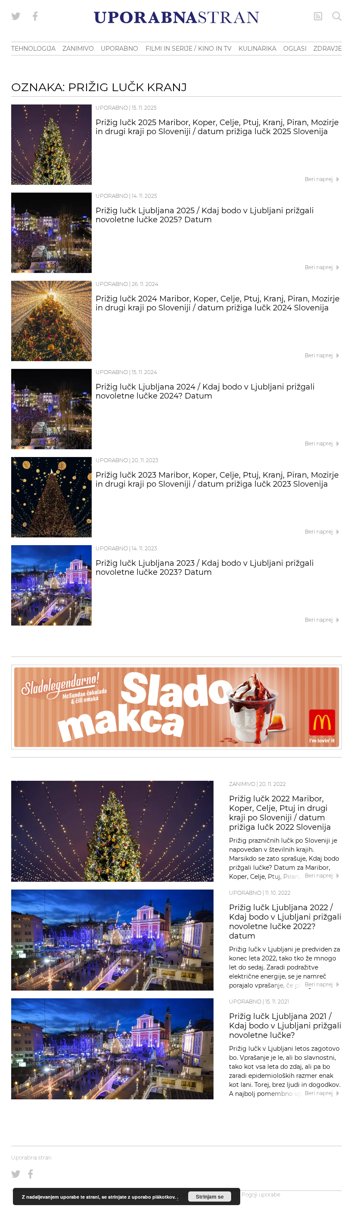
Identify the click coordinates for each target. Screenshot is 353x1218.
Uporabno (112, 107)
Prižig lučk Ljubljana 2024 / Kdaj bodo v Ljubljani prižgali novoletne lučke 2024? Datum (205, 391)
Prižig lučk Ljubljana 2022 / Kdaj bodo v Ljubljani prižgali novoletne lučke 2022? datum (285, 921)
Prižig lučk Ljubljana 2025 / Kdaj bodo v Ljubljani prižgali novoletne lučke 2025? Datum (205, 215)
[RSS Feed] (318, 16)
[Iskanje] (337, 16)
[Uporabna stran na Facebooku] (35, 16)
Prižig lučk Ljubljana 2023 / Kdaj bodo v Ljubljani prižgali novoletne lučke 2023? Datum (205, 567)
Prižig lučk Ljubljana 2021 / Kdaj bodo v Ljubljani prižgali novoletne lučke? (285, 1026)
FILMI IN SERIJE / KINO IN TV (189, 48)
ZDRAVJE (327, 48)
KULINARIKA (257, 48)
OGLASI (295, 48)
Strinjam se (210, 1196)
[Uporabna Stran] (176, 17)
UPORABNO (119, 48)
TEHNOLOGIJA (33, 48)
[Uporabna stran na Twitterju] (16, 16)
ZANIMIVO (78, 48)
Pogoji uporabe (261, 1194)
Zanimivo (242, 784)
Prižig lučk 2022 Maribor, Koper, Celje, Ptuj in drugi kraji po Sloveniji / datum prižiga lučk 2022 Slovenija (280, 812)
